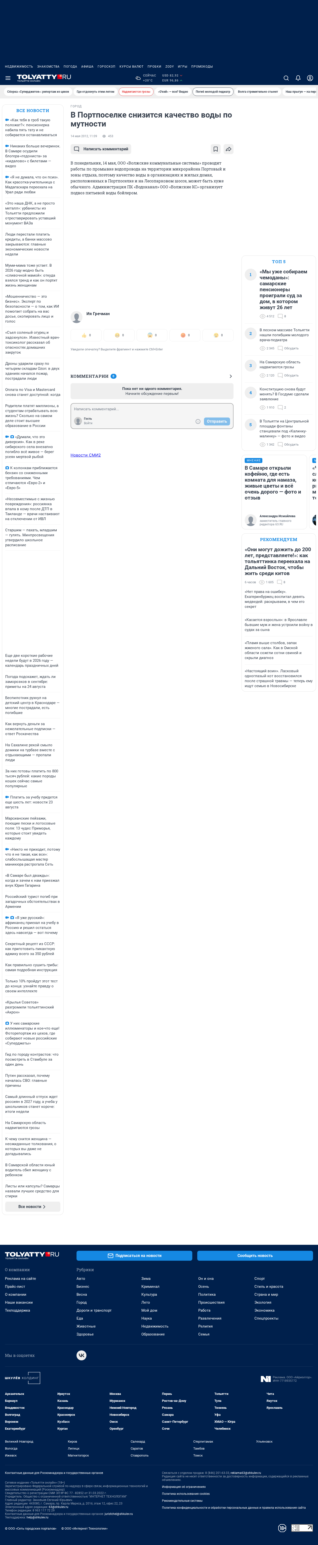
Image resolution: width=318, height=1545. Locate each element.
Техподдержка (17, 1310)
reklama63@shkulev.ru (246, 1473)
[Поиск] (286, 78)
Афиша (87, 66)
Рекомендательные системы (182, 1501)
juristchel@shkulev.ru (119, 1514)
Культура (149, 1294)
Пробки (154, 66)
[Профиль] (310, 78)
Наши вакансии (19, 1302)
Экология (262, 1302)
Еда (80, 1318)
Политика (207, 1294)
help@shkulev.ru (37, 1517)
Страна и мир (266, 1294)
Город (82, 1302)
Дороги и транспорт (94, 1310)
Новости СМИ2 (86, 455)
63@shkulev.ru (58, 1507)
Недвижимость (19, 66)
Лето (145, 1302)
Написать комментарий (105, 149)
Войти (88, 423)
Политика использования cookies (186, 1494)
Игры (182, 66)
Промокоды (202, 66)
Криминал (150, 1286)
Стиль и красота (268, 1286)
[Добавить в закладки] (216, 149)
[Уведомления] (298, 78)
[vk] (81, 1355)
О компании (15, 1294)
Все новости (32, 110)
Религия (205, 1326)
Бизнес (83, 1286)
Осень (203, 1286)
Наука (146, 1318)
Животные (86, 1326)
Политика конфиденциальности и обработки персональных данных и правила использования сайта (234, 1507)
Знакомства (48, 66)
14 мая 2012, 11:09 (84, 136)
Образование (153, 1334)
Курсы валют (131, 66)
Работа (204, 1310)
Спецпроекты (266, 1318)
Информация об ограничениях (184, 1487)
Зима (146, 1278)
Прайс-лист (15, 1286)
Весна (82, 1294)
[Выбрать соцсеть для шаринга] (229, 149)
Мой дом (149, 1310)
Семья (203, 1334)
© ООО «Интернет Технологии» (84, 1528)
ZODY (169, 66)
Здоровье (85, 1334)
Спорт (259, 1278)
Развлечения (209, 1318)
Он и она (206, 1278)
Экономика (264, 1310)
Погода (70, 66)
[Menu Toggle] (8, 78)
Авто (81, 1278)
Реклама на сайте (20, 1278)
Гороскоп (107, 66)
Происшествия (211, 1302)
